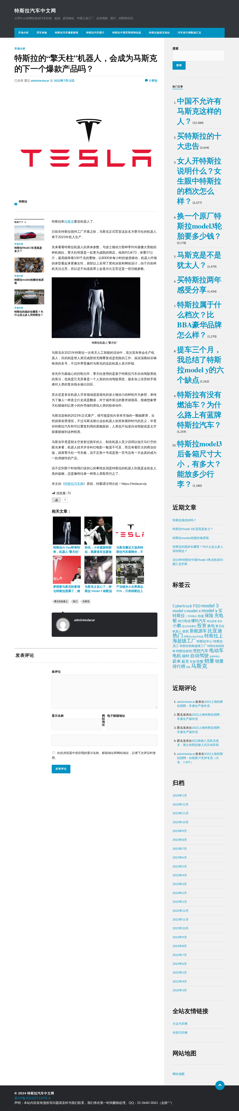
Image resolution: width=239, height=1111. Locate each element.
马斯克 (69, 221)
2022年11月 (181, 919)
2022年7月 (180, 955)
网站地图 (178, 1074)
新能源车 (198, 631)
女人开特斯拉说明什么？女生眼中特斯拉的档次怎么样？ (199, 180)
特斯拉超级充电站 (159, 33)
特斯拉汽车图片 (95, 33)
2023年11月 (181, 813)
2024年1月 (180, 795)
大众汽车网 (180, 1023)
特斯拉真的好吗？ (184, 520)
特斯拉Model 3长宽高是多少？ (193, 529)
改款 (185, 631)
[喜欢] (56, 500)
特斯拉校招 (184, 651)
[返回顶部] (220, 1085)
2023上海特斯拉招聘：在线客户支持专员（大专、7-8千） (200, 758)
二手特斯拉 (191, 616)
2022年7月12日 (64, 80)
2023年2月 (180, 893)
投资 (202, 625)
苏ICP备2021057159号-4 (32, 1098)
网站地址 (103, 720)
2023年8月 (180, 839)
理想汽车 (200, 651)
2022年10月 (181, 928)
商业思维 (212, 621)
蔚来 (177, 661)
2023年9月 (180, 831)
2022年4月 (180, 981)
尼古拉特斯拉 (189, 626)
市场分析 (23, 33)
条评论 (56, 671)
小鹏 (177, 626)
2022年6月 (180, 963)
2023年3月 (180, 884)
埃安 (219, 621)
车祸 (193, 661)
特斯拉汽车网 (73, 483)
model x (194, 611)
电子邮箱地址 (116, 715)
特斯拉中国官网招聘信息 (126, 33)
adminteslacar (40, 80)
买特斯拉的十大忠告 (199, 140)
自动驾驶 (199, 655)
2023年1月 (180, 901)
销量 (209, 661)
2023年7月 (180, 848)
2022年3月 (180, 990)
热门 (75, 601)
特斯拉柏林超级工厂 (193, 645)
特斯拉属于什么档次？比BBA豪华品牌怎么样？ (199, 319)
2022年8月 (180, 946)
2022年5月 (180, 972)
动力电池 (184, 621)
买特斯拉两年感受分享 (199, 284)
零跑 (188, 667)
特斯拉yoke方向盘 (194, 636)
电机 (177, 656)
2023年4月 (180, 875)
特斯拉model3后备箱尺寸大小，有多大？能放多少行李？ (199, 463)
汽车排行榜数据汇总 (189, 33)
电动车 (216, 650)
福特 (185, 656)
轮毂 (200, 661)
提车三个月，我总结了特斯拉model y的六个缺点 (200, 364)
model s (179, 611)
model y (209, 610)
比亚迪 (215, 630)
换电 (211, 626)
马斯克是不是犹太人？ (199, 259)
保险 (209, 615)
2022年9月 (180, 937)
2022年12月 (181, 910)
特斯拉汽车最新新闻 (66, 33)
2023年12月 (181, 804)
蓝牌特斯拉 (214, 657)
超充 (185, 661)
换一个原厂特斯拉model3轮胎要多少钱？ (199, 225)
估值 (201, 616)
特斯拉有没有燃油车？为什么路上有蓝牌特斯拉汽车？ (199, 409)
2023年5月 (180, 866)
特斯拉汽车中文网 (35, 10)
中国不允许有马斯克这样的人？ (199, 110)
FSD (197, 606)
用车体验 (42, 33)
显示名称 (58, 715)
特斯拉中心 (204, 641)
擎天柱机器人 (61, 601)
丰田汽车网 (180, 1032)
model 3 (210, 605)
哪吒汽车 (198, 621)
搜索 (176, 48)
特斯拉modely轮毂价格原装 (191, 538)
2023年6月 (180, 857)
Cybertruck (182, 606)
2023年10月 (181, 822)
